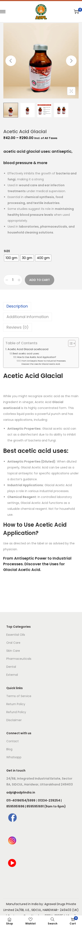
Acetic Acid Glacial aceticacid (28, 349)
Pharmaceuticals (18, 659)
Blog (9, 749)
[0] (76, 11)
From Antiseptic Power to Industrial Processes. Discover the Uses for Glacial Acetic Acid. (43, 362)
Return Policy (15, 704)
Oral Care (13, 643)
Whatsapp (13, 757)
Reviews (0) (18, 327)
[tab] (41, 306)
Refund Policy (16, 712)
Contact (12, 741)
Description (17, 306)
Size (7, 251)
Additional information (28, 316)
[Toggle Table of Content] (69, 343)
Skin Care (13, 651)
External (12, 675)
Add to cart (39, 280)
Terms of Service (18, 696)
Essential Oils (15, 635)
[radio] (11, 258)
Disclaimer (14, 720)
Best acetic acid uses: (26, 353)
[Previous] (10, 60)
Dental (11, 667)
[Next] (71, 60)
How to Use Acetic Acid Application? (36, 357)
